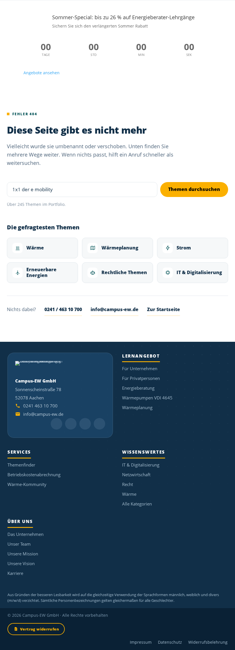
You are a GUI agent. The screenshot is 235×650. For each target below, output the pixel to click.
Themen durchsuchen (194, 189)
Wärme (35, 248)
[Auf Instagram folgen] (85, 424)
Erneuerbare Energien (41, 272)
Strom (184, 248)
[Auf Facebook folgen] (99, 424)
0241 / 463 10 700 (63, 309)
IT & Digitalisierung (199, 272)
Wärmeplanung (119, 248)
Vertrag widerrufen (39, 629)
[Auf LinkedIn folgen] (56, 424)
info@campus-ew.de (114, 309)
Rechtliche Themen (124, 272)
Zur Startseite (163, 309)
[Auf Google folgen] (71, 424)
